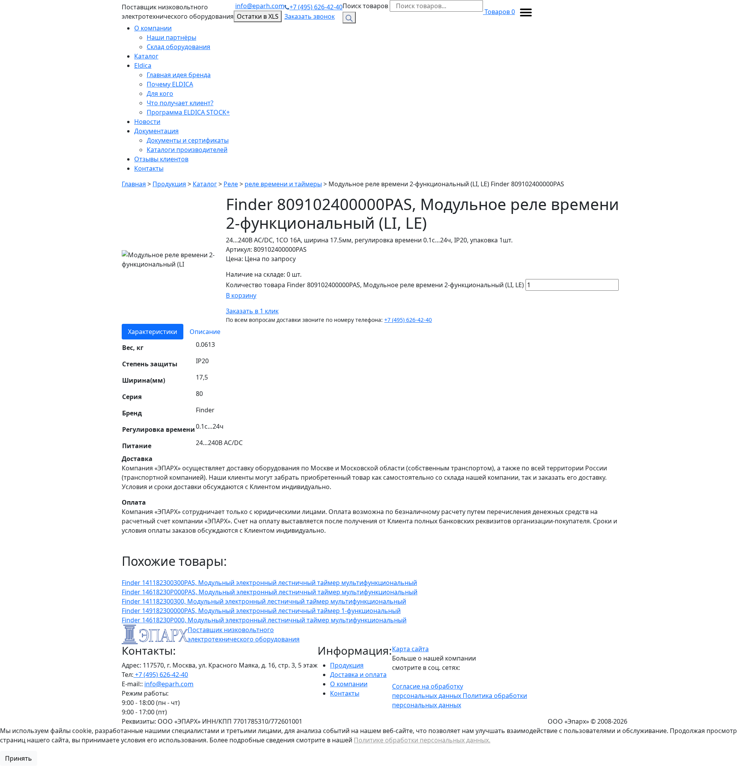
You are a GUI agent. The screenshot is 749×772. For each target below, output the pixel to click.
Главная (134, 184)
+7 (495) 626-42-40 (316, 7)
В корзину (241, 295)
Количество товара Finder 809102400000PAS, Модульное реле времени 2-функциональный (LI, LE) (375, 285)
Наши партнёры (171, 37)
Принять (18, 758)
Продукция (169, 184)
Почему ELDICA (170, 84)
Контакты (148, 168)
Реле (231, 184)
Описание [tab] (205, 331)
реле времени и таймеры (283, 184)
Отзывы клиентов (161, 159)
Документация (156, 131)
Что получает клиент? (180, 103)
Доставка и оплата (358, 674)
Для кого (160, 93)
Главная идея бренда (179, 75)
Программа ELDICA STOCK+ (188, 112)
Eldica (142, 65)
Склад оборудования (178, 46)
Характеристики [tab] (152, 331)
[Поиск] (349, 17)
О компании (153, 28)
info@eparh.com (259, 6)
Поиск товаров (365, 6)
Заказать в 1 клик (252, 311)
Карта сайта (410, 649)
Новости (147, 121)
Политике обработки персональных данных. (422, 740)
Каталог (146, 56)
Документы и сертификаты (188, 140)
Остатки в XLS (258, 16)
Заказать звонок (309, 16)
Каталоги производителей (187, 149)
